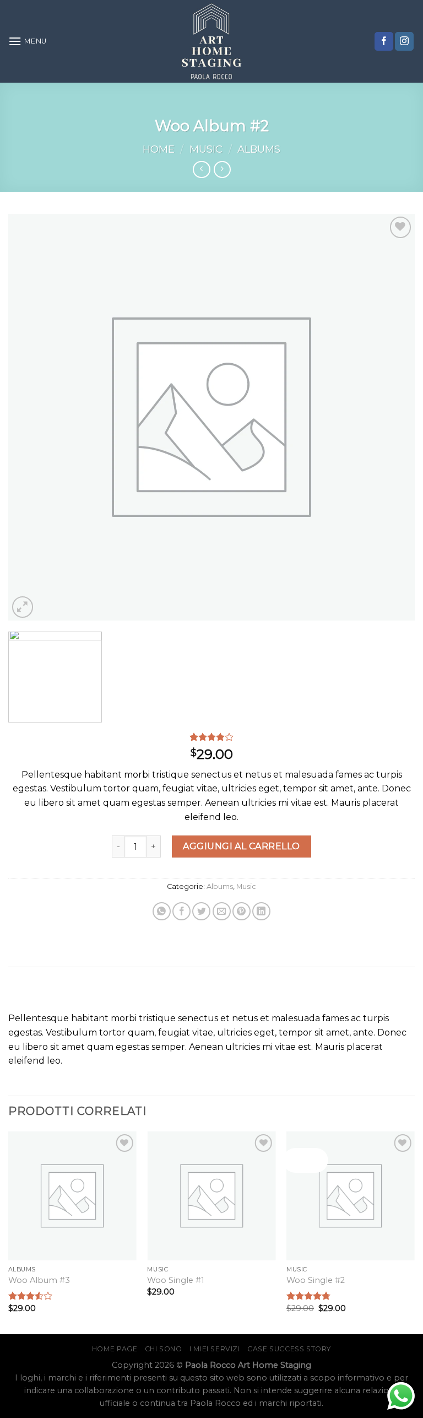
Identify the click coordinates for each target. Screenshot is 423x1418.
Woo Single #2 (315, 1280)
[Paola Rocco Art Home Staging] (211, 41)
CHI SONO (163, 1349)
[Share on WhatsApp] (162, 911)
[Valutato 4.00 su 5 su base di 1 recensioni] (211, 736)
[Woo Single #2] (350, 1195)
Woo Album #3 (39, 1280)
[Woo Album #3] (72, 1195)
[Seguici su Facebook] (384, 41)
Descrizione (211, 993)
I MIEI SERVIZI (214, 1349)
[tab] (211, 993)
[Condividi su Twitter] (201, 911)
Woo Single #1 (175, 1280)
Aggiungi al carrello (241, 846)
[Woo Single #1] (211, 1195)
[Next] (414, 1231)
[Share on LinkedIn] (261, 911)
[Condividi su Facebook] (181, 911)
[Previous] (9, 1231)
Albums (258, 149)
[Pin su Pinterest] (241, 911)
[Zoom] (23, 607)
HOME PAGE (115, 1349)
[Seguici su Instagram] (404, 41)
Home (159, 149)
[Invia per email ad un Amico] (222, 911)
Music (206, 149)
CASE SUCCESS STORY (289, 1349)
